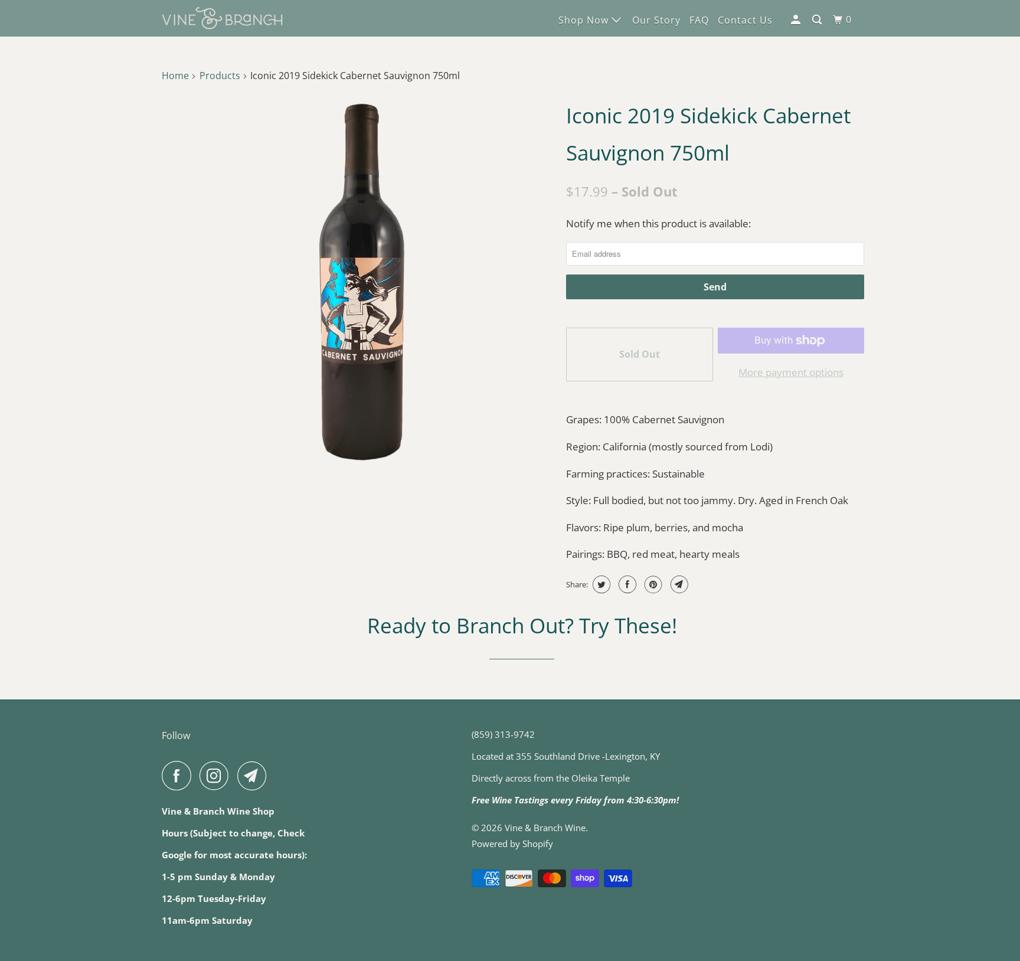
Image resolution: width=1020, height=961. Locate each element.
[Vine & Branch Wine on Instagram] (217, 775)
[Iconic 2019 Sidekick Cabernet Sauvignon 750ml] (361, 284)
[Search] (818, 20)
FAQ (699, 20)
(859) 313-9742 (503, 734)
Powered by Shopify (512, 843)
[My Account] (797, 20)
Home (175, 75)
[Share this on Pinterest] (652, 584)
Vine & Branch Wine (545, 827)
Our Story (656, 20)
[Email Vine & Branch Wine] (255, 775)
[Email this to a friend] (678, 584)
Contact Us (745, 20)
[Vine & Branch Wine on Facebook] (179, 775)
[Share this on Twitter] (600, 584)
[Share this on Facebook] (626, 584)
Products (220, 75)
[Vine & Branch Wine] (222, 18)
